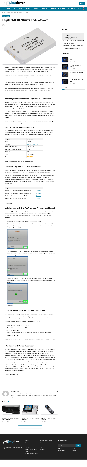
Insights (82, 3)
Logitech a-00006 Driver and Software (18, 385)
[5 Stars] (8, 374)
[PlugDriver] (13, 3)
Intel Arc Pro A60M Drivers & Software (77, 58)
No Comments (40, 24)
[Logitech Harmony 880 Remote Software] (49, 409)
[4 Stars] (7, 374)
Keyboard (27, 442)
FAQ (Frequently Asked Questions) (72, 48)
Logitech (8, 8)
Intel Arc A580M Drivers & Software (76, 73)
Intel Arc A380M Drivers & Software (76, 80)
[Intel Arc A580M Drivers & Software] (65, 74)
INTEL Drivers (61, 8)
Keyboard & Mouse (29, 445)
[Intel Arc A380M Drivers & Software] (65, 81)
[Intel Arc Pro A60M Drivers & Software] (65, 59)
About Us (60, 448)
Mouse (27, 440)
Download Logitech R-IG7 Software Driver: (74, 40)
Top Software (35, 8)
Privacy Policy (61, 450)
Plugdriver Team (10, 24)
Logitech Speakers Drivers (46, 440)
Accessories (44, 8)
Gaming (41, 445)
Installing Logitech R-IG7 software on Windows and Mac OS (72, 42)
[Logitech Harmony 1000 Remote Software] (30, 409)
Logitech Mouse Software (33, 144)
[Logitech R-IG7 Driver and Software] (30, 46)
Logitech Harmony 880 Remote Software (49, 418)
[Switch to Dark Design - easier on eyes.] (78, 8)
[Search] (81, 8)
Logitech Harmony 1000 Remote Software (30, 418)
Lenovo (27, 8)
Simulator (42, 442)
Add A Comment (30, 426)
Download (38, 190)
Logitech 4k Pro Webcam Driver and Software (11, 418)
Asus (20, 8)
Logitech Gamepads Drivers (31, 453)
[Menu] (3, 8)
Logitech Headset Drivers (31, 449)
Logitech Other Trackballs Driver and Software (44, 385)
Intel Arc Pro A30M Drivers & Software (77, 66)
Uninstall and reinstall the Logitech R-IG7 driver (73, 46)
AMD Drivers (53, 8)
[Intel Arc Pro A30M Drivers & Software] (65, 66)
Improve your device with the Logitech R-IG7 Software (73, 34)
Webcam (27, 447)
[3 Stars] (6, 374)
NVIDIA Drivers (71, 8)
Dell (15, 8)
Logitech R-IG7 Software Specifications (71, 38)
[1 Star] (5, 374)
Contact (74, 448)
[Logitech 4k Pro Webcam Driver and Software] (11, 409)
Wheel (26, 451)
